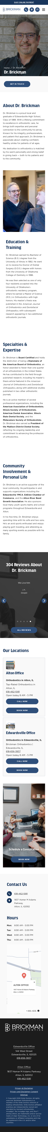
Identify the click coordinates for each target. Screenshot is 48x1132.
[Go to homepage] (12, 9)
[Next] (44, 600)
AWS (29, 1011)
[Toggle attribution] (38, 1010)
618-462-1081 (13, 692)
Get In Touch (17, 84)
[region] (24, 978)
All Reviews (24, 630)
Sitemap (24, 1095)
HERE (34, 1011)
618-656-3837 (13, 751)
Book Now (22, 710)
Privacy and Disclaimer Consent (24, 1092)
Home (7, 67)
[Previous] (3, 600)
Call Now (22, 701)
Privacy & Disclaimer (24, 1088)
